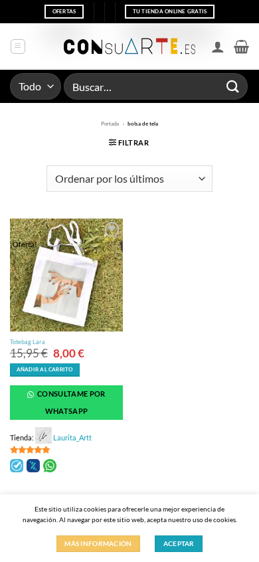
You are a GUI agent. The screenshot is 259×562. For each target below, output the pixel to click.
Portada (110, 123)
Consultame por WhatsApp (71, 402)
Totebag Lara (27, 341)
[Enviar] (233, 86)
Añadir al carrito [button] (45, 370)
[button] (18, 46)
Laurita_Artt (72, 437)
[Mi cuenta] (217, 46)
